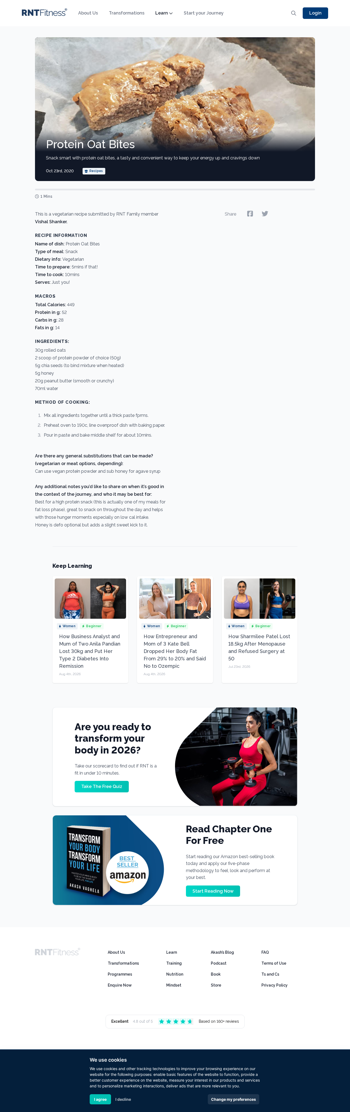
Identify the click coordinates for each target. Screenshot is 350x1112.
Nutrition (174, 974)
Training (174, 963)
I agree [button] (100, 1099)
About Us (88, 13)
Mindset (173, 985)
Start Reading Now (213, 891)
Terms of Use (273, 963)
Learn (161, 13)
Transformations (126, 13)
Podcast (218, 963)
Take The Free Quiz (101, 786)
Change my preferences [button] (233, 1099)
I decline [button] (123, 1099)
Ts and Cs (270, 974)
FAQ (265, 952)
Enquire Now (120, 985)
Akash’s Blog (222, 952)
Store (216, 985)
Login (315, 13)
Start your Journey (204, 13)
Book (216, 974)
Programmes (120, 974)
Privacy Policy (274, 985)
